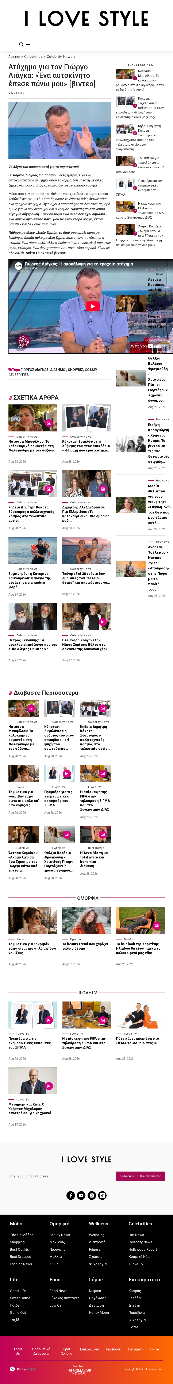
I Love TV (58, 787)
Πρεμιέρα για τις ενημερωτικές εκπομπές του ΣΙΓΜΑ (58, 798)
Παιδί (14, 1305)
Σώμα (20, 787)
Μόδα (16, 1224)
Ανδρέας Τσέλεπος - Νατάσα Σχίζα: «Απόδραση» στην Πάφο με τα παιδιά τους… (159, 568)
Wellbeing (96, 1235)
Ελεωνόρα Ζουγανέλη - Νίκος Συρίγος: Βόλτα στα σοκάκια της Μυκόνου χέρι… (86, 644)
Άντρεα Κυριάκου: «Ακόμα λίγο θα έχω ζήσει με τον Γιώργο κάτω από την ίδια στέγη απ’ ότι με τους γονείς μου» (139, 235)
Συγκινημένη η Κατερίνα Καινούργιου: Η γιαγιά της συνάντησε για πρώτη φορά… (29, 580)
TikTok (154, 1349)
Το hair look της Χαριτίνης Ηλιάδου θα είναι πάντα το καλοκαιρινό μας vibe (138, 948)
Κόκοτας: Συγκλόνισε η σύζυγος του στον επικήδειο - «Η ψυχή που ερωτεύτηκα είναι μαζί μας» (140, 108)
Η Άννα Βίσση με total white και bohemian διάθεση (94, 859)
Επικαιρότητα (144, 1280)
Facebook (113, 1349)
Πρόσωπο (77, 939)
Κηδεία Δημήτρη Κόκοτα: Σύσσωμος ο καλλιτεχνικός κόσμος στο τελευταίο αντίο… (31, 513)
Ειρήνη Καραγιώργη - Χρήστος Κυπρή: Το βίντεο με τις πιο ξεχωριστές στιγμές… (158, 443)
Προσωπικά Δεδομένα (41, 1351)
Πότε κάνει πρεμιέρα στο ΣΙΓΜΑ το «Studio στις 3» (137, 1041)
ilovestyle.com (154, 1369)
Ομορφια (88, 898)
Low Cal (56, 1305)
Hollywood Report (143, 1249)
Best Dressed (20, 1256)
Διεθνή (134, 1305)
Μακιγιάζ (57, 1242)
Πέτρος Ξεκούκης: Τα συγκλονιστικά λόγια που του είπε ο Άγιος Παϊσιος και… (32, 644)
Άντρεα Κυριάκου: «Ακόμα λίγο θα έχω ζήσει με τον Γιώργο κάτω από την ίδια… (23, 861)
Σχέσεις (95, 1256)
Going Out (18, 1312)
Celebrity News (60, 57)
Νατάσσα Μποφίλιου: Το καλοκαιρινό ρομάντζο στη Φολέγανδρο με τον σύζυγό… (32, 445)
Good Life (18, 1291)
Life (14, 1280)
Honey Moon (99, 1312)
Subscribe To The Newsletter (140, 1176)
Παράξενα (137, 1312)
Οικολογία (137, 1320)
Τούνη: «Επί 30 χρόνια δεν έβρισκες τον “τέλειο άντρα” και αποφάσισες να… (86, 578)
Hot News (23, 848)
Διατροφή (97, 1242)
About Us (18, 1351)
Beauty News (60, 1235)
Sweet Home (20, 1298)
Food (55, 1280)
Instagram (135, 1349)
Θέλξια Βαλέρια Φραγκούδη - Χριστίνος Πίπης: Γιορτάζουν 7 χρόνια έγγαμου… (58, 861)
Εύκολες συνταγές (65, 1298)
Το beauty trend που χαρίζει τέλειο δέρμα (85, 946)
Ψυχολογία (98, 1264)
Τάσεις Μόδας (22, 1235)
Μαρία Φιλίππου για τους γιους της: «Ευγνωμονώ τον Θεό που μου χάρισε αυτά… (159, 504)
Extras (134, 1327)
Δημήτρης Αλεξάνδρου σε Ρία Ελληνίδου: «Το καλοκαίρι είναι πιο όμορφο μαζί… (85, 513)
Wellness (98, 1224)
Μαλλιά (129, 939)
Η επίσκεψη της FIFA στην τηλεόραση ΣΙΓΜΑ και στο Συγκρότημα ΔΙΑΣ (95, 800)
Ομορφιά (59, 1224)
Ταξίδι (15, 1320)
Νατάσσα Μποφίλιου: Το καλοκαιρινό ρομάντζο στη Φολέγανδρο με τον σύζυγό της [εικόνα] (140, 80)
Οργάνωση (97, 1298)
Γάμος (96, 1280)
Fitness (95, 1249)
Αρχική (14, 57)
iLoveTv (87, 992)
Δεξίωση (96, 1305)
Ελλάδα (135, 1298)
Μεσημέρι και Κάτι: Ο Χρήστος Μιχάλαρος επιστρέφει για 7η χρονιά (30, 1108)
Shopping (17, 1242)
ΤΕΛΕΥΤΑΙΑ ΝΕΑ (140, 65)
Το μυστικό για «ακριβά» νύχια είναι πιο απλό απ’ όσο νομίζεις (23, 798)
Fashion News (21, 1264)
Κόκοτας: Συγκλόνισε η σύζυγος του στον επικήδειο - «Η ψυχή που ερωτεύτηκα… (86, 445)
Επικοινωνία (89, 1349)
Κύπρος (135, 1291)
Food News (59, 1291)
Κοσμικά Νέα (139, 1256)
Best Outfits (96, 848)
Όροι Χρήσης (66, 1351)
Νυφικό (95, 1291)
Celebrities (33, 57)
